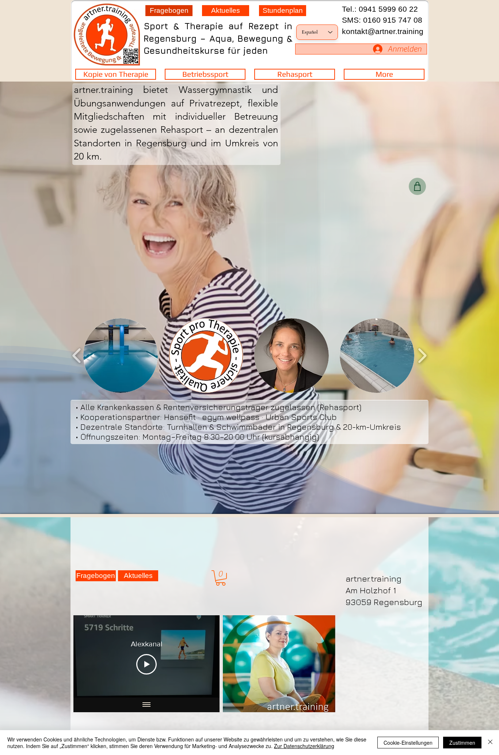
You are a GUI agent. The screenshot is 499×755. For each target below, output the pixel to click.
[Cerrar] (490, 742)
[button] (221, 578)
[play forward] (422, 355)
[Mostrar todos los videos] (146, 705)
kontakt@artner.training (382, 31)
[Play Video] (146, 664)
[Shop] (417, 186)
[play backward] (77, 355)
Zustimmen (462, 742)
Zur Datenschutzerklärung (304, 746)
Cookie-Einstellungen (408, 742)
